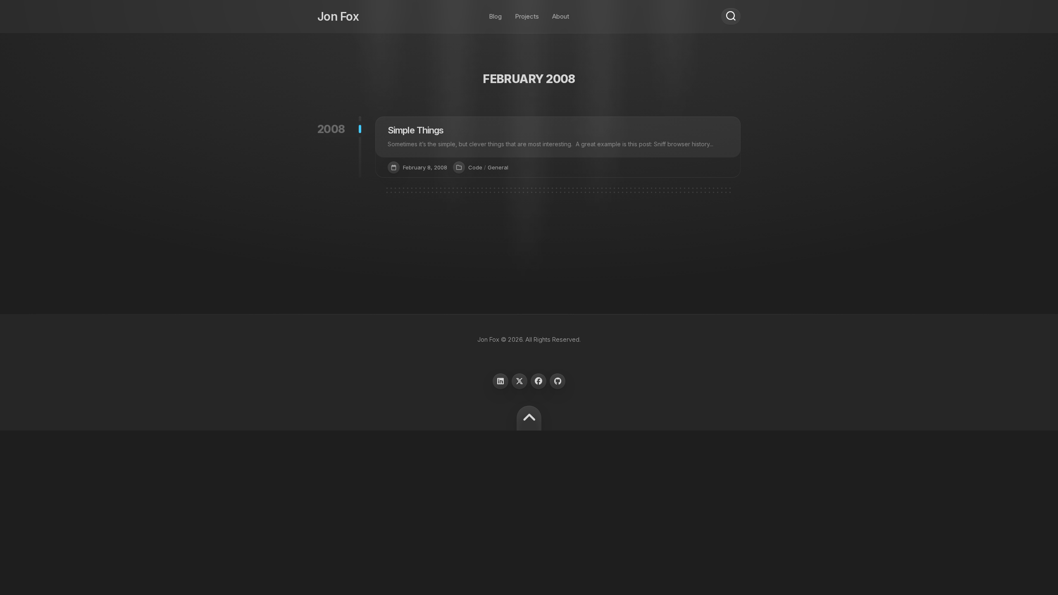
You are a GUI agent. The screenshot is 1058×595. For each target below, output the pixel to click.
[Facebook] (538, 381)
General (498, 167)
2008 (331, 129)
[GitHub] (557, 381)
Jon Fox (338, 17)
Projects (527, 16)
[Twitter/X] (519, 381)
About (560, 16)
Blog (495, 16)
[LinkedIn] (500, 381)
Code (475, 167)
